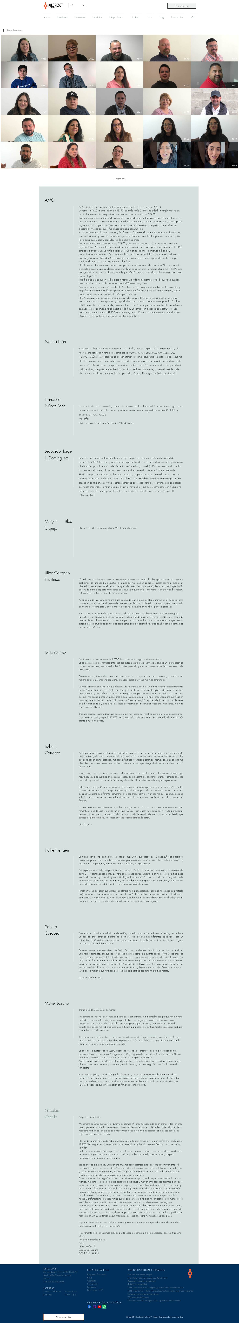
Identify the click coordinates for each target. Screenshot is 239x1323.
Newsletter (92, 1283)
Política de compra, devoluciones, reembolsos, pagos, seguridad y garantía (160, 1290)
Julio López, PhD (95, 1289)
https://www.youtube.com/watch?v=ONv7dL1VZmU (106, 423)
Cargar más (119, 178)
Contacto (91, 1280)
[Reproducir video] (24, 48)
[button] (12, 30)
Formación (92, 1286)
